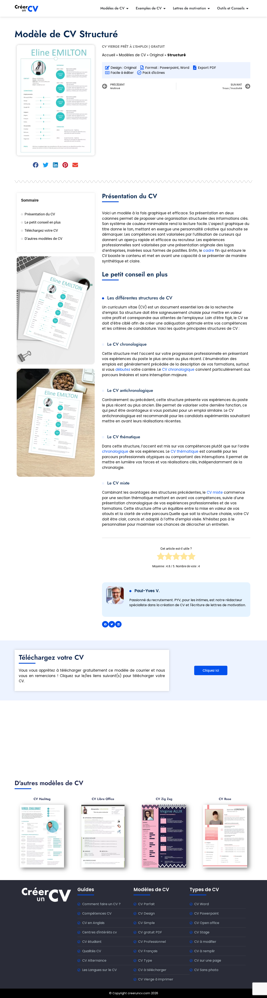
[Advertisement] (176, 123)
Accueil (108, 55)
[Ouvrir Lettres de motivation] (208, 8)
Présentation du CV (40, 214)
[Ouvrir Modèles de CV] (127, 8)
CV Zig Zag (164, 799)
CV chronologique (178, 369)
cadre (208, 250)
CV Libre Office (103, 799)
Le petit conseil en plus (43, 222)
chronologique (115, 451)
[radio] (161, 557)
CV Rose (225, 799)
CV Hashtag (42, 799)
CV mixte (215, 492)
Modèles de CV (132, 55)
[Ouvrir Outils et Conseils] (247, 8)
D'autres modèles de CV (43, 238)
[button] (36, 165)
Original (157, 55)
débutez (122, 369)
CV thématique (184, 451)
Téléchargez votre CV (41, 230)
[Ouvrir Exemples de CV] (164, 8)
